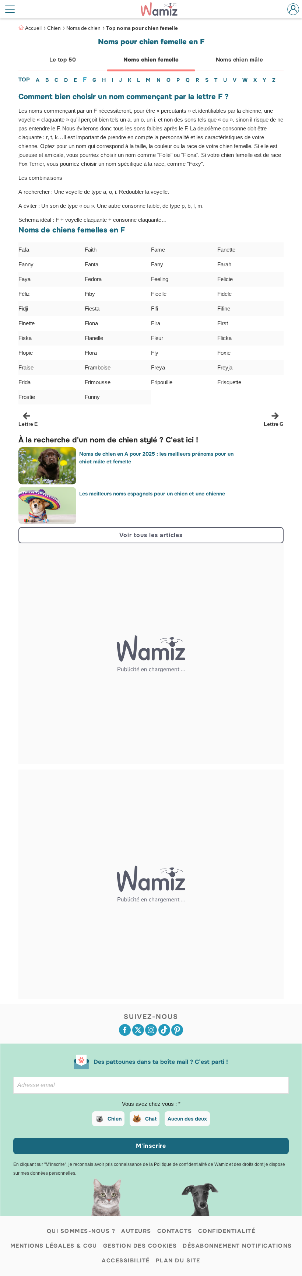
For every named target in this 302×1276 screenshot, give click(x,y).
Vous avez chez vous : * (151, 1104)
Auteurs (136, 1231)
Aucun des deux (187, 1118)
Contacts (174, 1231)
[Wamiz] (162, 9)
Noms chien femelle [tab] (151, 59)
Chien (54, 28)
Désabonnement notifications (237, 1245)
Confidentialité (227, 1231)
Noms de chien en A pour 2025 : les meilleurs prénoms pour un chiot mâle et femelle (156, 458)
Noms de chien (83, 28)
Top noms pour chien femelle (142, 28)
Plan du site (178, 1260)
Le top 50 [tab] (62, 59)
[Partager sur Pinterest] (177, 1030)
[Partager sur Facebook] (125, 1030)
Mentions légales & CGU (53, 1245)
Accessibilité (126, 1260)
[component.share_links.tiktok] (164, 1030)
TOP (24, 79)
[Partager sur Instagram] (151, 1030)
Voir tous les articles (151, 535)
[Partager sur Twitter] (138, 1030)
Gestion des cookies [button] (140, 1245)
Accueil (33, 28)
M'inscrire (151, 1146)
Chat (151, 1118)
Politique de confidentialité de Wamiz (191, 1164)
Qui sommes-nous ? (81, 1231)
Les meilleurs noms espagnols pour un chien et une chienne (152, 493)
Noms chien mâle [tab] (239, 59)
